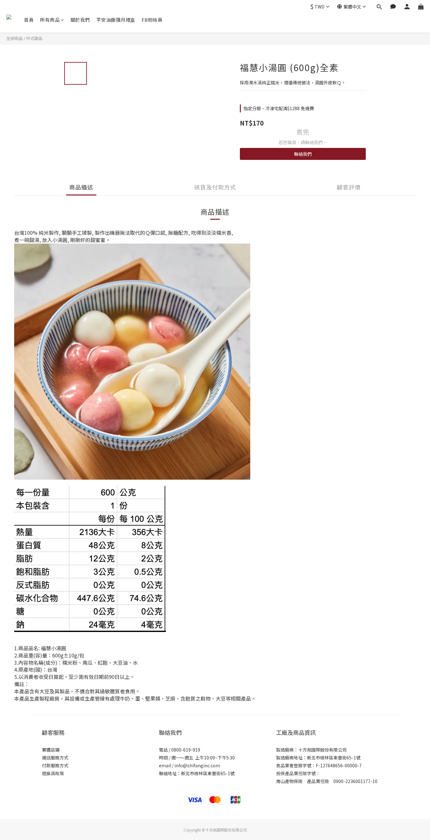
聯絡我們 (303, 154)
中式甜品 (34, 38)
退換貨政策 (53, 773)
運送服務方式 (55, 757)
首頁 (29, 19)
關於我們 (80, 19)
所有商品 (49, 19)
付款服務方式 (55, 765)
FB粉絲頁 (152, 19)
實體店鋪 (50, 750)
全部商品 (14, 38)
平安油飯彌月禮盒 (115, 19)
